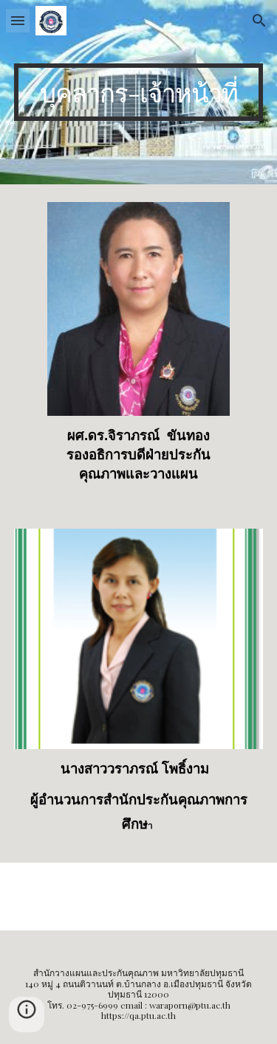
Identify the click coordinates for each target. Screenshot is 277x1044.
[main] (139, 92)
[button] (17, 20)
